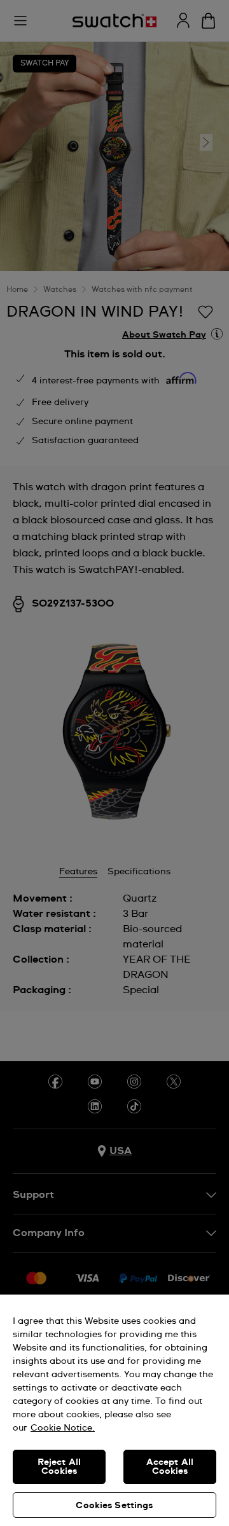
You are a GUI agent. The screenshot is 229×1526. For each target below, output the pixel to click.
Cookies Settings (114, 1505)
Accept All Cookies (169, 1467)
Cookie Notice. (63, 1428)
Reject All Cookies (59, 1467)
